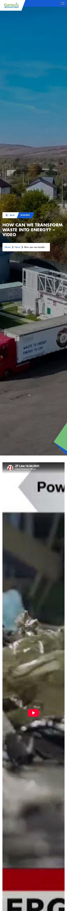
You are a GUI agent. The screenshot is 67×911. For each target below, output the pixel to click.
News (17, 247)
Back (12, 215)
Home (8, 247)
